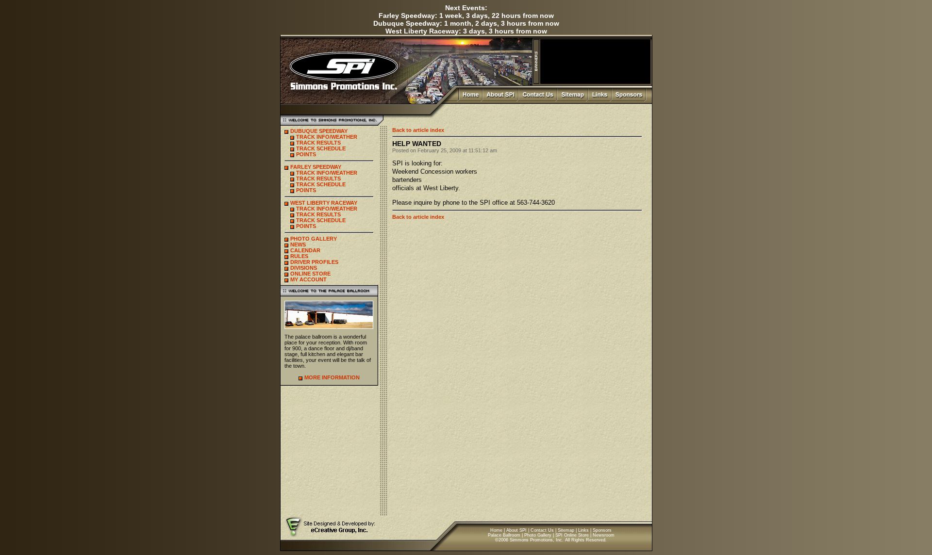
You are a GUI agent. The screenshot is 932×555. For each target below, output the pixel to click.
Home (496, 530)
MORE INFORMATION (332, 377)
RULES (299, 256)
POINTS (306, 154)
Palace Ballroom (504, 535)
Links (583, 530)
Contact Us (542, 530)
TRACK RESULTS (318, 143)
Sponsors (602, 530)
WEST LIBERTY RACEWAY (323, 203)
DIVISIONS (303, 268)
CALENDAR (305, 250)
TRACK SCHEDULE (321, 148)
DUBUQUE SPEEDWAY (319, 131)
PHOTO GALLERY (313, 239)
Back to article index (418, 130)
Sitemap (566, 530)
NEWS (298, 244)
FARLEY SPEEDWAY (315, 167)
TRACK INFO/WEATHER (326, 137)
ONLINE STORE (310, 274)
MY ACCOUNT (308, 279)
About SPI (516, 530)
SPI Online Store (572, 535)
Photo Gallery (537, 535)
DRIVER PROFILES (314, 262)
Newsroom (604, 535)
